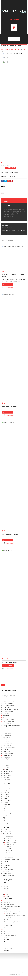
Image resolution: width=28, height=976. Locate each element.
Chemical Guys (7, 783)
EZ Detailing (7, 788)
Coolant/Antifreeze (8, 838)
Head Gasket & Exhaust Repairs (11, 859)
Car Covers (6, 697)
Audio (7, 894)
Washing (8, 769)
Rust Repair (8, 880)
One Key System (8, 902)
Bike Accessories (8, 818)
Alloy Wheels (6, 717)
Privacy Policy (17, 974)
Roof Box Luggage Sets (11, 913)
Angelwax (6, 773)
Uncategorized (6, 950)
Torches (6, 946)
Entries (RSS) (21, 972)
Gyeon (5, 790)
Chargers (6, 888)
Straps (7, 871)
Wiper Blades (7, 733)
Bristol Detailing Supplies (10, 781)
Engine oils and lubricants (10, 840)
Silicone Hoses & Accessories (11, 709)
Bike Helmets (7, 821)
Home (2, 49)
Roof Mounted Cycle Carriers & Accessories (14, 915)
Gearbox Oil (9, 850)
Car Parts (6, 835)
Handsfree (6, 890)
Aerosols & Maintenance (11, 842)
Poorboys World (8, 800)
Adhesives (6, 877)
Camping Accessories (9, 739)
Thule (4, 900)
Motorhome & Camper (9, 747)
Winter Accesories (8, 873)
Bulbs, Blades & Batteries (8, 721)
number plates (9, 836)
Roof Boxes (7, 751)
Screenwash (7, 865)
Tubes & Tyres (7, 831)
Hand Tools (7, 931)
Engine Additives (10, 844)
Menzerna (6, 796)
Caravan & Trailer (8, 743)
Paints (5, 882)
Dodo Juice (7, 786)
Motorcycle (7, 863)
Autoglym (6, 777)
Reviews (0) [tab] (5, 201)
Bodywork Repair (8, 879)
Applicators (8, 758)
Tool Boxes (7, 941)
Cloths (23, 49)
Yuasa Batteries (7, 735)
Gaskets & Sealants (8, 857)
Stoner (5, 811)
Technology (5, 885)
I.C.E (5, 892)
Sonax (5, 808)
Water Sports (7, 924)
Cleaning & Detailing (9, 49)
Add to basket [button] (8, 284)
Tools (5, 829)
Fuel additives (9, 848)
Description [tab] (5, 199)
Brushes (8, 761)
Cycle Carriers (7, 745)
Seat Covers (7, 707)
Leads (7, 896)
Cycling (4, 817)
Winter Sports (7, 927)
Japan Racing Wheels (9, 719)
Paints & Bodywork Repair (9, 875)
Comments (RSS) (11, 974)
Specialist (6, 939)
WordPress (17, 972)
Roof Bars (6, 749)
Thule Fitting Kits (8, 917)
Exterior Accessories (9, 701)
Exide (5, 731)
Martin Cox (12, 176)
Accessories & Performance (9, 695)
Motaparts (4, 972)
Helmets (6, 861)
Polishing (8, 767)
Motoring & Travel (7, 833)
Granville (8, 853)
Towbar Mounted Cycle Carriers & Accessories (15, 922)
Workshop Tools (8, 948)
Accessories (18, 49)
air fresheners (6, 715)
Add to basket (11, 167)
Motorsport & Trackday (9, 705)
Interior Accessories (8, 703)
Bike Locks (6, 825)
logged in (10, 232)
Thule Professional (8, 919)
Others (5, 798)
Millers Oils (8, 855)
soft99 (5, 806)
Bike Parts (6, 827)
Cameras (6, 886)
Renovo (6, 802)
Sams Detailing (7, 804)
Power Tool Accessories (10, 935)
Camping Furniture (8, 741)
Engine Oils (8, 846)
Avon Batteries (7, 723)
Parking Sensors (8, 898)
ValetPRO (6, 815)
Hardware (6, 933)
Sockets (6, 937)
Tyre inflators (7, 713)
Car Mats (6, 699)
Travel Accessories (8, 711)
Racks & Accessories (9, 904)
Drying (7, 765)
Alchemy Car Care (8, 771)
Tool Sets (6, 944)
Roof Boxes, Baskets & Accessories (12, 912)
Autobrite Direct (8, 775)
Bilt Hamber (7, 779)
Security (6, 867)
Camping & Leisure (7, 737)
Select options (8, 665)
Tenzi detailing (7, 813)
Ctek (7, 726)
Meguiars (6, 794)
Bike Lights (6, 823)
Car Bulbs (6, 729)
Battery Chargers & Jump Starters (12, 725)
